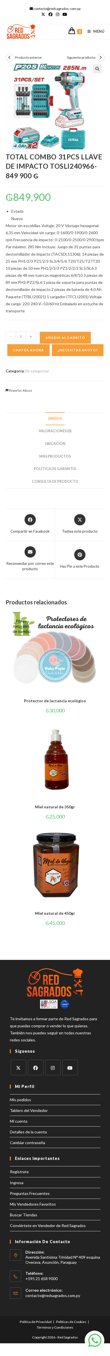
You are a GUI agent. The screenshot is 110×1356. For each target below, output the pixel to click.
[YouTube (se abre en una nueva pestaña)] (65, 14)
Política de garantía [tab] (55, 469)
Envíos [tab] (55, 418)
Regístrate (19, 1171)
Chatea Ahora (28, 350)
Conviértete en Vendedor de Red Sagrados (48, 1225)
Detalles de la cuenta (28, 1131)
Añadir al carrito (65, 337)
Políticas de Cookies (71, 1322)
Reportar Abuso (20, 390)
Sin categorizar (37, 371)
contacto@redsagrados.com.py (52, 1295)
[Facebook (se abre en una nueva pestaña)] (50, 14)
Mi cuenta (18, 1121)
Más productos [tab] (55, 456)
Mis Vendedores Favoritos (33, 1204)
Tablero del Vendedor (29, 1110)
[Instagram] (53, 1067)
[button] (97, 68)
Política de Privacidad (36, 1322)
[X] (18, 1067)
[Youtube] (70, 1067)
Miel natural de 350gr (55, 806)
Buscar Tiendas (23, 1214)
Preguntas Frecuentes (30, 1193)
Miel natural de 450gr (55, 913)
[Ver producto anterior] (10, 58)
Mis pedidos (20, 1099)
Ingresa (16, 1182)
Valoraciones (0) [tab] (55, 431)
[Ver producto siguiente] (101, 58)
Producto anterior (28, 57)
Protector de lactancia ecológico (55, 700)
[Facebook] (35, 1067)
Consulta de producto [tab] (55, 481)
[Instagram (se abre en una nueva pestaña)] (57, 14)
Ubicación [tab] (55, 444)
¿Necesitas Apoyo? (78, 350)
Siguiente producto (81, 57)
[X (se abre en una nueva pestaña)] (44, 14)
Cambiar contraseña (27, 1142)
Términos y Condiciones (55, 1327)
